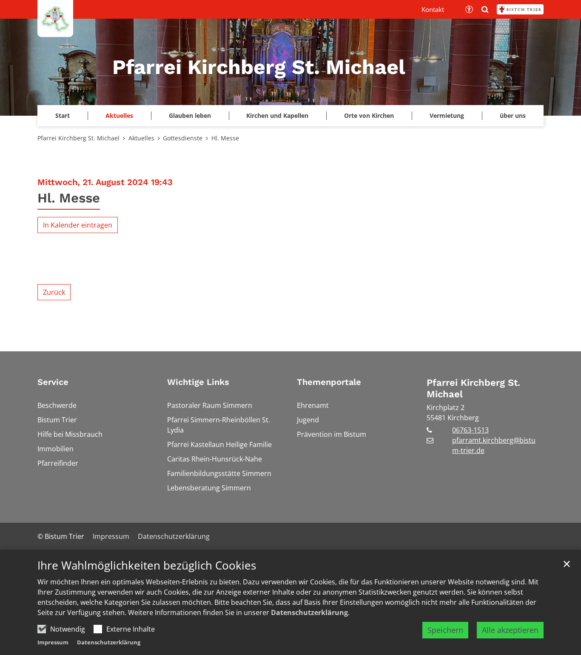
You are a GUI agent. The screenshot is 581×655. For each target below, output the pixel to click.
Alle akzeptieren (510, 630)
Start (62, 115)
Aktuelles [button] (119, 115)
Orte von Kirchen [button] (369, 115)
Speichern (445, 630)
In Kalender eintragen (77, 225)
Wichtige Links (198, 382)
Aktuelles (141, 138)
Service (52, 382)
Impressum (52, 642)
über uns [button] (513, 115)
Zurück (54, 292)
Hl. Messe (225, 138)
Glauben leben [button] (190, 115)
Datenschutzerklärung (309, 612)
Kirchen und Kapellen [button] (277, 115)
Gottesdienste (182, 138)
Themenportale (329, 382)
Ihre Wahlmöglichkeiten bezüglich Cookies (146, 565)
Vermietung (447, 115)
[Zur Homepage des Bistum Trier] (520, 9)
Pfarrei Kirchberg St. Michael (78, 138)
